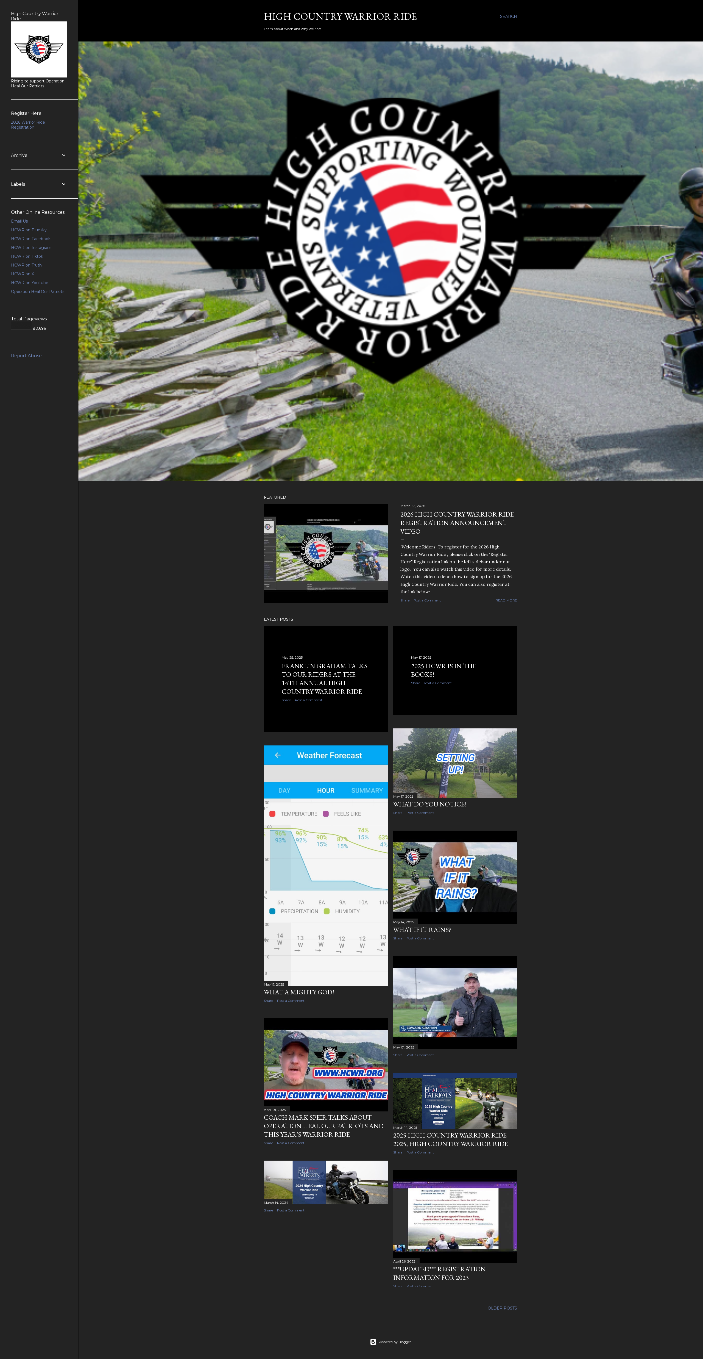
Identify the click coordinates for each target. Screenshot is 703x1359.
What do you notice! (430, 804)
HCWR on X (22, 273)
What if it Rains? (422, 929)
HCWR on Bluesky (29, 230)
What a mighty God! (299, 992)
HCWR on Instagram (31, 247)
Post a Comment (427, 600)
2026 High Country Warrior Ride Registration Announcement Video (457, 523)
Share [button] (404, 600)
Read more (506, 600)
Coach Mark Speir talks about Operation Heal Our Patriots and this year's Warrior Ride (324, 1126)
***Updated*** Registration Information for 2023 (439, 1273)
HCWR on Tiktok (27, 256)
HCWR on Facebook (31, 238)
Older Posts (502, 1308)
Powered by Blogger (395, 1342)
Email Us (19, 221)
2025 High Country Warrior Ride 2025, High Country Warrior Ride (450, 1139)
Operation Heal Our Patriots (37, 291)
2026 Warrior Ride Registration (28, 125)
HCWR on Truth (26, 265)
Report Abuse (26, 355)
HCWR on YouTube (29, 282)
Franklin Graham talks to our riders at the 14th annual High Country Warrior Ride (324, 679)
